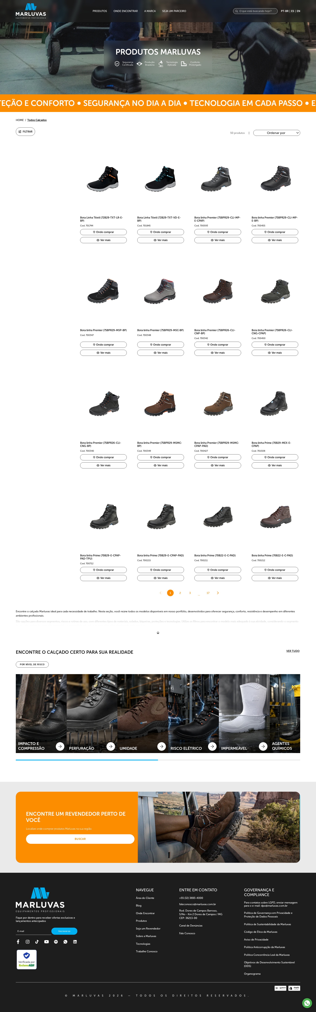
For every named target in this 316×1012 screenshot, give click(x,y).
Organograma (252, 973)
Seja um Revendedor (148, 928)
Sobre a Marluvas (146, 936)
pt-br (285, 11)
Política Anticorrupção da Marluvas (264, 947)
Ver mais (105, 240)
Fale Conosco (187, 933)
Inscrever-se (64, 931)
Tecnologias (143, 943)
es (292, 11)
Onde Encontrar (145, 913)
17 (208, 593)
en (298, 11)
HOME (20, 120)
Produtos (141, 920)
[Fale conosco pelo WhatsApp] (307, 1003)
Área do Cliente (145, 898)
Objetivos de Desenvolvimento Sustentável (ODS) (269, 964)
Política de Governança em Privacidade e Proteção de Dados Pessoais (268, 914)
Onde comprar (105, 232)
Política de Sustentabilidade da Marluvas (267, 924)
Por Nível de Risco (32, 664)
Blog (138, 905)
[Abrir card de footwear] (41, 713)
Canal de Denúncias (190, 925)
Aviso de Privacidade (256, 939)
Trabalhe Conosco (147, 951)
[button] (25, 131)
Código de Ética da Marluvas (260, 931)
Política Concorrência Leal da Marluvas (267, 954)
